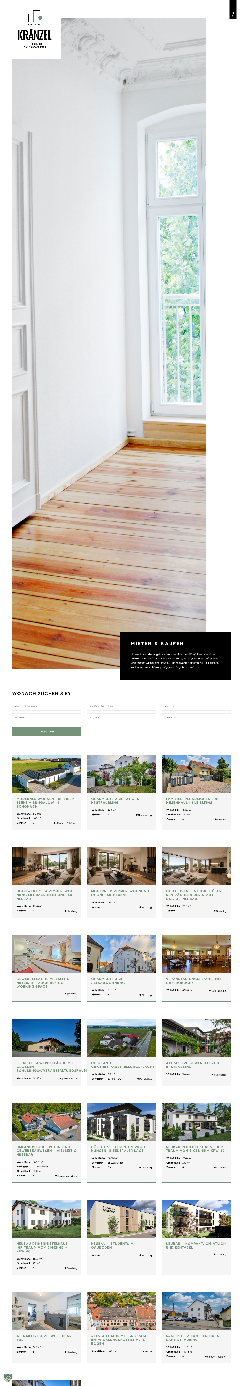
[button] (8, 1378)
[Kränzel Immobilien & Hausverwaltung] (35, 29)
